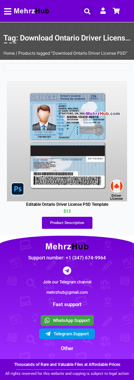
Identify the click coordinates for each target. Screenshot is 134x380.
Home (9, 53)
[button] (87, 11)
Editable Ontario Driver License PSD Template (67, 204)
